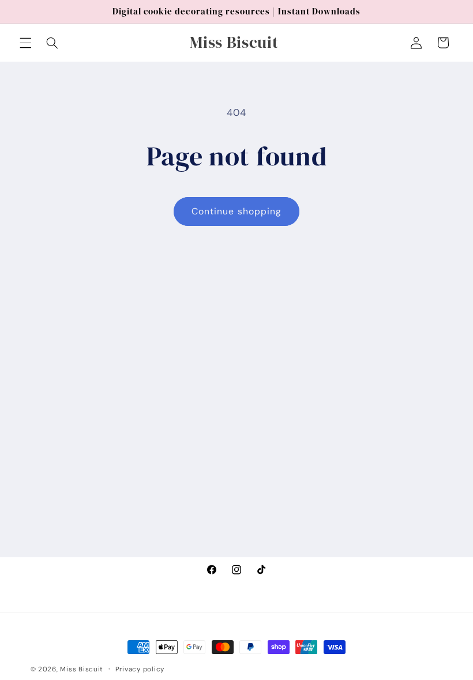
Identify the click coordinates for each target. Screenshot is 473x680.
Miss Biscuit (81, 669)
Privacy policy (139, 669)
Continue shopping (236, 211)
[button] (25, 42)
